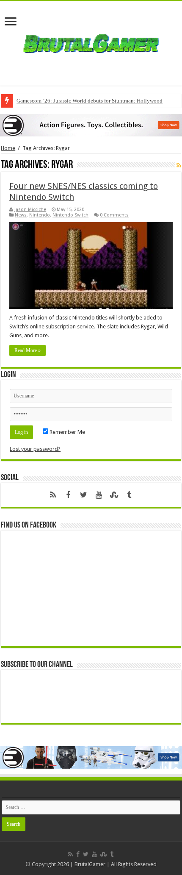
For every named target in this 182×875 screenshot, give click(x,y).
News (21, 215)
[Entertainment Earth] (91, 125)
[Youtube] (98, 495)
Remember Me (66, 432)
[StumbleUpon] (114, 495)
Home (8, 148)
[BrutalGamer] (91, 42)
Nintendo (39, 215)
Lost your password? (35, 449)
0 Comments (114, 215)
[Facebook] (68, 495)
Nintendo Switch (70, 215)
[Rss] (53, 495)
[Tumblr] (129, 495)
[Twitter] (83, 495)
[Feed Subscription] (178, 165)
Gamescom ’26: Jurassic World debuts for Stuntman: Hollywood (90, 100)
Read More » (27, 350)
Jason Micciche (30, 209)
